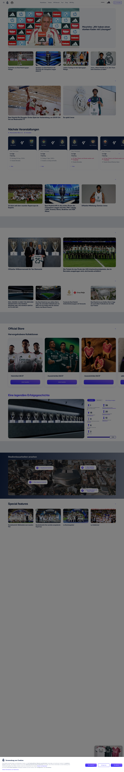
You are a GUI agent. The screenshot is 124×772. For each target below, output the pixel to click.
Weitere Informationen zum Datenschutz (10, 769)
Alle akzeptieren (91, 765)
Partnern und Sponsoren (42, 766)
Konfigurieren (103, 765)
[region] (62, 764)
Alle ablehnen (116, 765)
